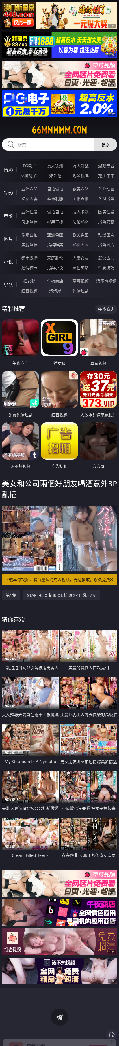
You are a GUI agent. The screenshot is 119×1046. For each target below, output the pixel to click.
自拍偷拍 (55, 188)
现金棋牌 (80, 175)
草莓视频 (80, 281)
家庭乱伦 (55, 258)
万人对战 (80, 165)
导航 (8, 285)
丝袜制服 (55, 198)
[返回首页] (111, 1034)
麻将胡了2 (29, 175)
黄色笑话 (80, 267)
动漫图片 (106, 235)
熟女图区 (80, 244)
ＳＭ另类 (106, 198)
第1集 (11, 595)
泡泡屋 (55, 290)
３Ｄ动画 (106, 188)
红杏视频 (29, 290)
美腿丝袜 (29, 244)
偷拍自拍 (55, 211)
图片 (8, 239)
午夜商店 (55, 281)
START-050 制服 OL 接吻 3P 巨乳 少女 (61, 595)
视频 (8, 193)
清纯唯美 (55, 244)
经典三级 (55, 221)
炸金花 (55, 175)
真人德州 (55, 165)
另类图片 (106, 244)
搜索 (106, 144)
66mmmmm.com (59, 130)
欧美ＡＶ (80, 188)
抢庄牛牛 (106, 175)
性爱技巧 (106, 267)
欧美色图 (80, 235)
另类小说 (55, 267)
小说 (8, 262)
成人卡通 (80, 211)
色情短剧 (80, 290)
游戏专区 (106, 165)
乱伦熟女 (80, 221)
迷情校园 (29, 267)
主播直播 (80, 198)
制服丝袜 (29, 221)
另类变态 (106, 221)
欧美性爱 (106, 211)
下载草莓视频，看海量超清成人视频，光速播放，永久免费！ (59, 579)
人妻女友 (80, 258)
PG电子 (29, 165)
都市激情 (29, 258)
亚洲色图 (55, 235)
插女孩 (29, 281)
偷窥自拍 (29, 235)
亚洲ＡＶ (29, 188)
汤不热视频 (106, 281)
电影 (8, 216)
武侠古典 (106, 258)
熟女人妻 (29, 198)
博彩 (8, 170)
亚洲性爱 (29, 211)
